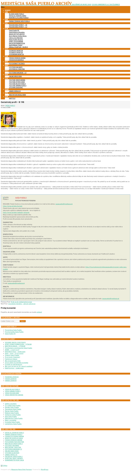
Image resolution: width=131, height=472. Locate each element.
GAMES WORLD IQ (11, 455)
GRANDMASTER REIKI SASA (14, 460)
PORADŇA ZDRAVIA (12, 377)
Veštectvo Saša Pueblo (13, 415)
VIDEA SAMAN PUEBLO (13, 391)
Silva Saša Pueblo (11, 417)
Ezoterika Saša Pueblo (12, 422)
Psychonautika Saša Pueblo (14, 332)
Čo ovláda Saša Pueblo (12, 405)
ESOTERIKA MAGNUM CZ (13, 449)
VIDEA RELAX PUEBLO (12, 389)
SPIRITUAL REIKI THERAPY (14, 458)
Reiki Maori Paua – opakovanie (15, 352)
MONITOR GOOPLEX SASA (14, 438)
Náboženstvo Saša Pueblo (14, 418)
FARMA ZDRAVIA (10, 381)
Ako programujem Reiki (12, 361)
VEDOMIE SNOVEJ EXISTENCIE (15, 342)
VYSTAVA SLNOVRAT (12, 453)
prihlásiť (39, 312)
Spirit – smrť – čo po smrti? (14, 353)
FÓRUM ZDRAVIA (10, 379)
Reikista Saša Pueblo (12, 413)
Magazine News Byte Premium (21, 469)
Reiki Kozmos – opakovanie (14, 368)
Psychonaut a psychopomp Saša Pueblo (18, 348)
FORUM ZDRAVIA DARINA (13, 440)
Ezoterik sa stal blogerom (13, 364)
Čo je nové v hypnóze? (12, 357)
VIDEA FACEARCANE (12, 393)
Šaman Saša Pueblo (11, 411)
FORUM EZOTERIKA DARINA (14, 436)
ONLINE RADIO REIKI (12, 451)
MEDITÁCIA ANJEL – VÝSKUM (15, 346)
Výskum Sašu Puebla (12, 355)
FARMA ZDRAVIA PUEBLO (13, 434)
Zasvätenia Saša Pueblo (13, 409)
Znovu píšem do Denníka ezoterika (16, 363)
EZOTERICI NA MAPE (12, 445)
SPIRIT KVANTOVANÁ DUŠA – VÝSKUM (18, 344)
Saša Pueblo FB (10, 334)
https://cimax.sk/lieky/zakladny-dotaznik (16, 212)
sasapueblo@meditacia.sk (64, 204)
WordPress (44, 469)
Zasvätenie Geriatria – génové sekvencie (21, 304)
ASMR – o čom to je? (12, 350)
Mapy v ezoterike (10, 420)
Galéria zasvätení (10, 404)
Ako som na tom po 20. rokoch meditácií (18, 366)
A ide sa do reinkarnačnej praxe (21, 302)
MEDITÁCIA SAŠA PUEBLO (14, 444)
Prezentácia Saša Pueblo (13, 330)
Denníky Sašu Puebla (12, 407)
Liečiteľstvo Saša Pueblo (13, 424)
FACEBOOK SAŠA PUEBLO (14, 457)
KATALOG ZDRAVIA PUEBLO (14, 433)
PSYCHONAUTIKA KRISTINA (14, 442)
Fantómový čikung (11, 359)
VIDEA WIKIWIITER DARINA (14, 395)
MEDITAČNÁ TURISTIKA (13, 447)
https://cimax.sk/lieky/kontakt (12, 206)
